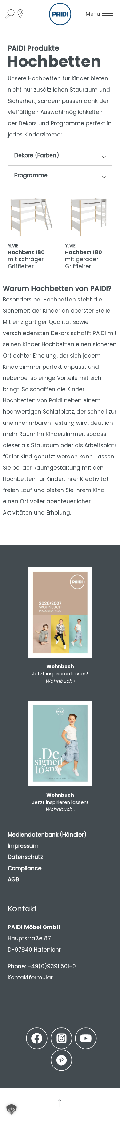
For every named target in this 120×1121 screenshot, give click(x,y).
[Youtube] (86, 1038)
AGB (13, 879)
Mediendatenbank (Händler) (47, 834)
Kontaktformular (30, 977)
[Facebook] (37, 1038)
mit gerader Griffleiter (83, 256)
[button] (11, 1109)
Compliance (25, 868)
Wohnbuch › (60, 681)
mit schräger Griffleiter (26, 256)
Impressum (23, 846)
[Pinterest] (61, 1060)
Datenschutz (25, 857)
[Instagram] (61, 1038)
